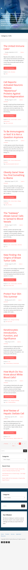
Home (2, 534)
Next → (14, 445)
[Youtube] (6, 542)
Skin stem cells (9, 321)
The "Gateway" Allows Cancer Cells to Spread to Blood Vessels (13, 217)
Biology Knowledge (15, 319)
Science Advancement (16, 160)
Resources (3, 536)
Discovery (13, 72)
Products (7, 534)
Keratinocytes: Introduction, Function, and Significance (11, 334)
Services (12, 534)
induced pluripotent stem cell (12, 164)
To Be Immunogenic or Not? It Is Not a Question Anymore (14, 134)
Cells (9, 72)
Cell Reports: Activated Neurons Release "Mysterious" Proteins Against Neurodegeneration (14, 89)
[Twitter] (4, 542)
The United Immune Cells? (14, 47)
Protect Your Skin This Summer (12, 295)
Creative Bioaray (9, 363)
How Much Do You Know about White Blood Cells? (13, 374)
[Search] (23, 506)
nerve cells (10, 123)
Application (18, 534)
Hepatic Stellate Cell (18, 438)
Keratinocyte (16, 363)
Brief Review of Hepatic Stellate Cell (14, 412)
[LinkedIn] (2, 542)
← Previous (5, 443)
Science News (14, 119)
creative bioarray (9, 438)
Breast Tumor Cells (10, 285)
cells (7, 73)
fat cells (10, 204)
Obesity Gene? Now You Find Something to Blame (14, 175)
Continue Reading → (10, 68)
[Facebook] (9, 542)
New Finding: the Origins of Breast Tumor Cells (12, 257)
